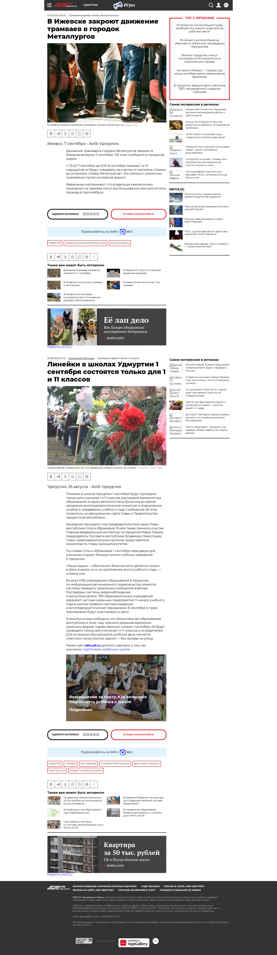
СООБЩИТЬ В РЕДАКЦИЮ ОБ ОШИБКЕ (180, 890)
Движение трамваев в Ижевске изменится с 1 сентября (82, 272)
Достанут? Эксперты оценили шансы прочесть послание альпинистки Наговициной (207, 417)
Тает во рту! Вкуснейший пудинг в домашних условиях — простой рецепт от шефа (206, 405)
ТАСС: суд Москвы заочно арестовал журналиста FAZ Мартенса (206, 232)
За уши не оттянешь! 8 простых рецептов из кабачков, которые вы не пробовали (208, 124)
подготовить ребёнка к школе (106, 649)
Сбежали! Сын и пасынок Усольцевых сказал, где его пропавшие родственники (208, 149)
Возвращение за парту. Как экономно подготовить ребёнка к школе (108, 699)
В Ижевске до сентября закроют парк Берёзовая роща (83, 811)
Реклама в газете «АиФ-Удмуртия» (184, 886)
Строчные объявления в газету (136, 890)
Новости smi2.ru (59, 347)
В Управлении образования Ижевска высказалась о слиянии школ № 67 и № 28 (142, 812)
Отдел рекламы (150, 886)
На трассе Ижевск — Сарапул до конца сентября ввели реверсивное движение (199, 73)
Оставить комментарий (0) (138, 214)
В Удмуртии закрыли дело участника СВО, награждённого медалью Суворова (199, 89)
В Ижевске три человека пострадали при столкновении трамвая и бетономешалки (82, 297)
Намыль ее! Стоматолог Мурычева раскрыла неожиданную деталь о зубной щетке (206, 112)
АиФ (160, 467)
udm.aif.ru (92, 645)
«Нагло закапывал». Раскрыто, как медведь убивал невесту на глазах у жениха (207, 430)
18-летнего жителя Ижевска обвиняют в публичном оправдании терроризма (199, 43)
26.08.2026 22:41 (56, 358)
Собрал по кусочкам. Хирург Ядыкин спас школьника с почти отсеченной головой (207, 380)
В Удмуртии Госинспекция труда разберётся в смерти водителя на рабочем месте (199, 28)
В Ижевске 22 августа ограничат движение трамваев (142, 272)
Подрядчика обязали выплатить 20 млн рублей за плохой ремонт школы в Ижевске (83, 800)
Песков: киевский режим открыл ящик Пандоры (203, 220)
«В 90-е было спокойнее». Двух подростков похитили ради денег (205, 136)
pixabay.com (131, 124)
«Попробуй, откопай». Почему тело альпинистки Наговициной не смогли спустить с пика (206, 162)
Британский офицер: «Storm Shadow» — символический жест (206, 245)
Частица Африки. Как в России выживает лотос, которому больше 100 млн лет (206, 174)
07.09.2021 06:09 (56, 15)
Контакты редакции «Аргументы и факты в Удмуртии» (105, 886)
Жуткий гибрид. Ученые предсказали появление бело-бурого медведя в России (208, 367)
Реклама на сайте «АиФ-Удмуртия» (93, 890)
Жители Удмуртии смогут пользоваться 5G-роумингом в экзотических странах (199, 58)
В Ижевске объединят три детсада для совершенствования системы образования (143, 800)
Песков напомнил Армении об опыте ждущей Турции (206, 208)
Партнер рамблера (105, 941)
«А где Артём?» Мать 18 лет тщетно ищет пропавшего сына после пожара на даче (206, 392)
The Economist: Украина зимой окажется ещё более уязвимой (202, 195)
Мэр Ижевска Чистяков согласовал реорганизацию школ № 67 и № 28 (83, 824)
